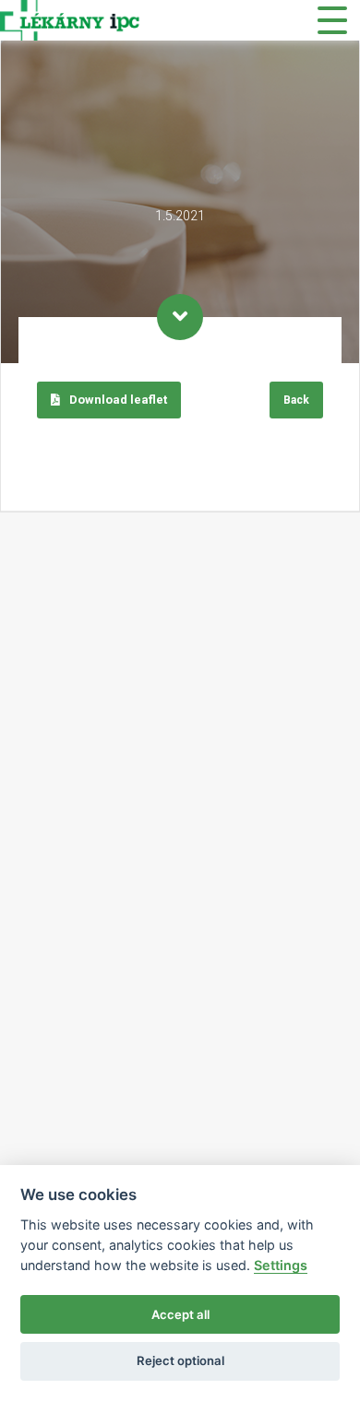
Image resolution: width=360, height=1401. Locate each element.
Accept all (180, 1314)
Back (296, 400)
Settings (280, 1265)
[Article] (180, 317)
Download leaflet (116, 399)
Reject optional (180, 1360)
